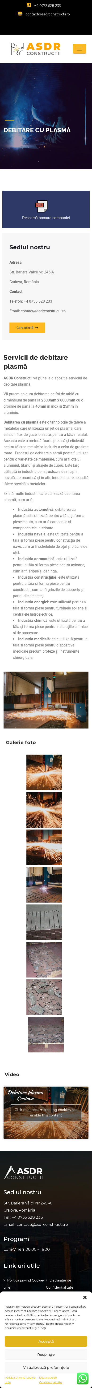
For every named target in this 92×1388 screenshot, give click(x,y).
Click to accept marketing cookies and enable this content (46, 1112)
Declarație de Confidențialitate (50, 1380)
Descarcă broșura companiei (46, 218)
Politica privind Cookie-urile (20, 1380)
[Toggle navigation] (79, 49)
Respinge (46, 1354)
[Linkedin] (55, 25)
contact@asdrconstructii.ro (47, 14)
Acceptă (46, 1341)
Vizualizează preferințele (46, 1367)
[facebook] (46, 25)
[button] (85, 1297)
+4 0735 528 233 (47, 6)
